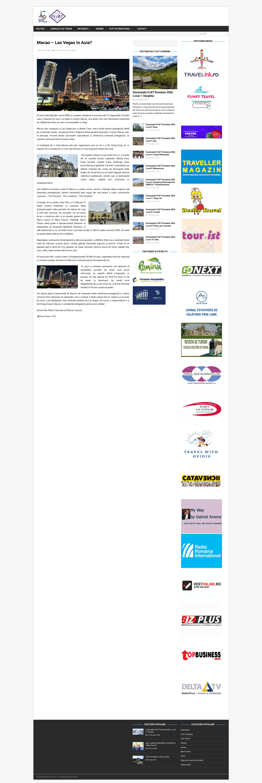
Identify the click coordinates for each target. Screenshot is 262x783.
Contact (142, 29)
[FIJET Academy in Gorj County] (138, 760)
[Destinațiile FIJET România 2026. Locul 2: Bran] (138, 127)
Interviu (183, 747)
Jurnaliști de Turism (61, 29)
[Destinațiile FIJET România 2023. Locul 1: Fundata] (138, 732)
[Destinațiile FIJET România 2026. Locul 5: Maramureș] (138, 169)
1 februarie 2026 (153, 215)
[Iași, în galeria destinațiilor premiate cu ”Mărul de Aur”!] (138, 746)
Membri (100, 29)
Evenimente (185, 730)
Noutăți (40, 29)
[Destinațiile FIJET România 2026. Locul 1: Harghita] (155, 72)
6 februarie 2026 (153, 144)
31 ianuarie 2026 (153, 229)
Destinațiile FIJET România (155, 51)
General (73, 50)
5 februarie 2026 (153, 158)
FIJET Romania (60, 50)
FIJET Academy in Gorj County (157, 757)
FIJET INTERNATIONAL (119, 29)
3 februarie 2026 (153, 188)
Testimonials (186, 765)
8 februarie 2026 (141, 100)
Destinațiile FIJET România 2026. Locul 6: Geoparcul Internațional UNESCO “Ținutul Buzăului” (160, 182)
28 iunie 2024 (45, 50)
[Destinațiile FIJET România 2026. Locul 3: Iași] (138, 141)
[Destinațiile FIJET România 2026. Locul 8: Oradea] (138, 212)
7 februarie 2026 (153, 130)
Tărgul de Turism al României (192, 760)
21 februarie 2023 (154, 735)
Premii (183, 756)
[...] (140, 116)
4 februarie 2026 (153, 171)
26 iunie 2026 (152, 748)
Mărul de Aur (186, 752)
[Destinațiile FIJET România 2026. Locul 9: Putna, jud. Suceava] (138, 226)
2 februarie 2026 (153, 201)
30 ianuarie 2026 (153, 243)
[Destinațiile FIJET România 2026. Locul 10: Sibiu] (138, 240)
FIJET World (185, 739)
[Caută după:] (211, 34)
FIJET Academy (187, 734)
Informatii (83, 29)
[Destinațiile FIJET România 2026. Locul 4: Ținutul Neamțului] (138, 155)
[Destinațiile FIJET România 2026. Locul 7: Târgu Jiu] (138, 198)
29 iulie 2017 (152, 760)
